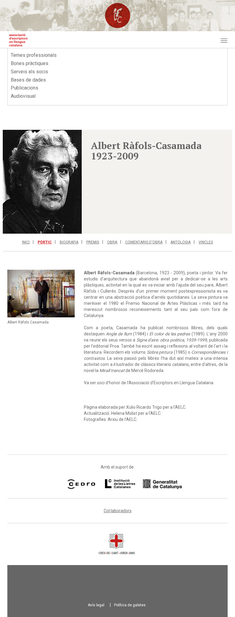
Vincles (206, 242)
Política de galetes (130, 605)
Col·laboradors (118, 510)
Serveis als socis (29, 72)
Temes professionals (34, 55)
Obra (112, 242)
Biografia (69, 242)
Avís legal (96, 605)
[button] (42, 182)
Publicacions (24, 88)
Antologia (180, 242)
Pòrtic (45, 242)
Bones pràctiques (29, 63)
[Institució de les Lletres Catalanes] (135, 484)
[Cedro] (81, 484)
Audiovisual (23, 96)
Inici (26, 242)
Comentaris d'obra (143, 242)
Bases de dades (28, 80)
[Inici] (18, 40)
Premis (92, 242)
